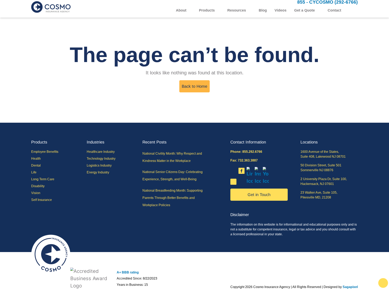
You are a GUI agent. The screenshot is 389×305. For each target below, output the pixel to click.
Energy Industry (98, 172)
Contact (334, 10)
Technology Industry (101, 158)
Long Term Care (42, 179)
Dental (36, 165)
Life (33, 172)
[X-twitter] (233, 182)
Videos (280, 10)
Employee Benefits (44, 151)
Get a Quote (304, 10)
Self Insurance (41, 200)
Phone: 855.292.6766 (246, 151)
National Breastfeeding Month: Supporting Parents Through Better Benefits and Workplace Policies (172, 198)
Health (36, 158)
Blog (263, 10)
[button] (355, 10)
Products (207, 10)
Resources (236, 10)
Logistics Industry (99, 165)
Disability (38, 186)
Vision (35, 193)
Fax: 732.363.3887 (244, 160)
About (181, 10)
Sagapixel (350, 287)
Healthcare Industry (101, 151)
